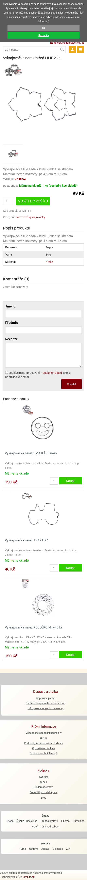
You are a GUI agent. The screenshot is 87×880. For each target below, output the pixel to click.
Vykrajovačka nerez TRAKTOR (26, 540)
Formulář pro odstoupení (43, 792)
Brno (23, 848)
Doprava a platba (45, 698)
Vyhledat (62, 49)
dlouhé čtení (13, 17)
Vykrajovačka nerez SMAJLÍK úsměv (31, 453)
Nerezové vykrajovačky (30, 217)
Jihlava (45, 848)
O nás (43, 781)
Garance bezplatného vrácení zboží (45, 703)
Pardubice (78, 820)
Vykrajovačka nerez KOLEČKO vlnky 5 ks (34, 627)
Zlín (68, 848)
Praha (10, 820)
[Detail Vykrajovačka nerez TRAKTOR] (43, 514)
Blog (43, 797)
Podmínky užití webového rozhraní (43, 743)
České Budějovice (27, 820)
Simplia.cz (28, 876)
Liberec (65, 820)
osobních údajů (52, 372)
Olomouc (58, 848)
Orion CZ (20, 178)
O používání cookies (43, 748)
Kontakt (43, 776)
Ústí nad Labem (50, 826)
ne (43, 27)
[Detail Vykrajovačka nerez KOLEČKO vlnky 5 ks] (43, 601)
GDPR (43, 737)
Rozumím (43, 35)
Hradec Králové (49, 820)
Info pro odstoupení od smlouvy (46, 708)
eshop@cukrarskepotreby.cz (68, 42)
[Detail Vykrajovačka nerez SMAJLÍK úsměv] (43, 426)
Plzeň (35, 826)
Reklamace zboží (43, 786)
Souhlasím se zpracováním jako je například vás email (37, 375)
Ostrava (33, 848)
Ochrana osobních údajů (43, 753)
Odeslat (71, 384)
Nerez (49, 261)
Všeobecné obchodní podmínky (44, 732)
